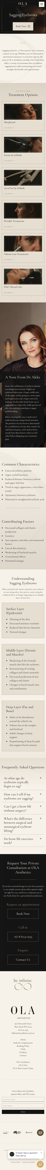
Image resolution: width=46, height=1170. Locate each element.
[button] (41, 4)
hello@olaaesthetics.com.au (23, 1033)
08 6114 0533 (23, 1030)
